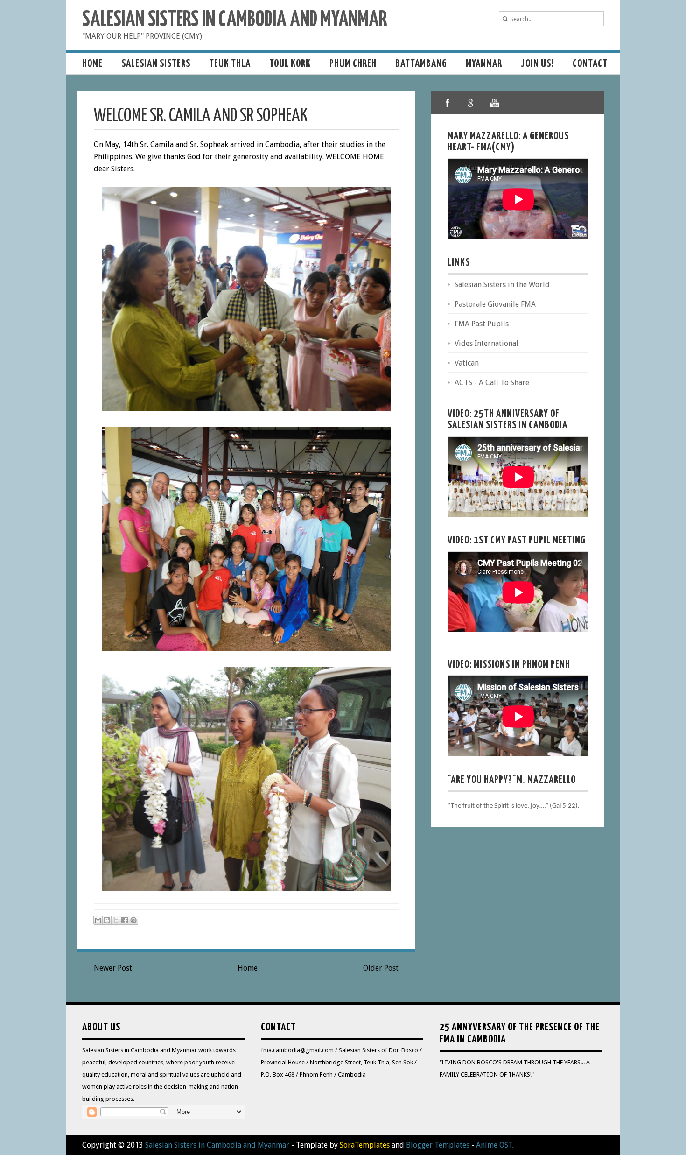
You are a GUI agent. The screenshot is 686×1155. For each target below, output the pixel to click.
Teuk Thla (230, 63)
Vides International (486, 343)
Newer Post (113, 968)
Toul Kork (290, 63)
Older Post (381, 968)
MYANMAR (484, 63)
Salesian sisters (155, 63)
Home (92, 63)
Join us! (537, 63)
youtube (494, 102)
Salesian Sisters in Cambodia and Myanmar (234, 20)
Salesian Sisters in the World (502, 284)
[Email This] (98, 920)
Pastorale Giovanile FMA (495, 304)
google (471, 102)
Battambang (421, 63)
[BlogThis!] (107, 920)
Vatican (467, 363)
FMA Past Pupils (482, 323)
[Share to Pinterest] (133, 920)
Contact (590, 63)
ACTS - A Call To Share (492, 382)
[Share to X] (115, 920)
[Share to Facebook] (124, 920)
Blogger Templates (437, 1145)
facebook (447, 102)
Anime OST (494, 1145)
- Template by (339, 1145)
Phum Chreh (353, 63)
